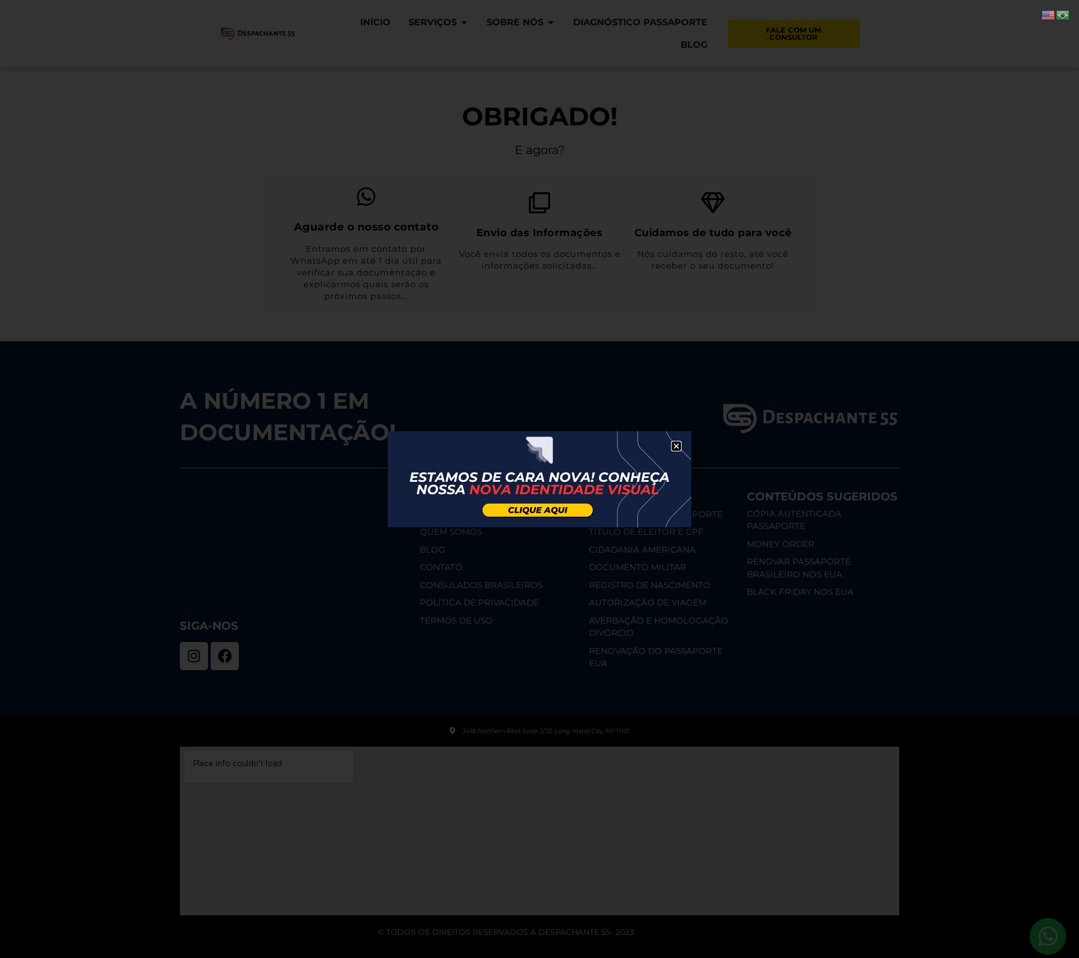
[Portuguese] (1063, 14)
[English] (1048, 14)
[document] (539, 479)
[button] (676, 446)
